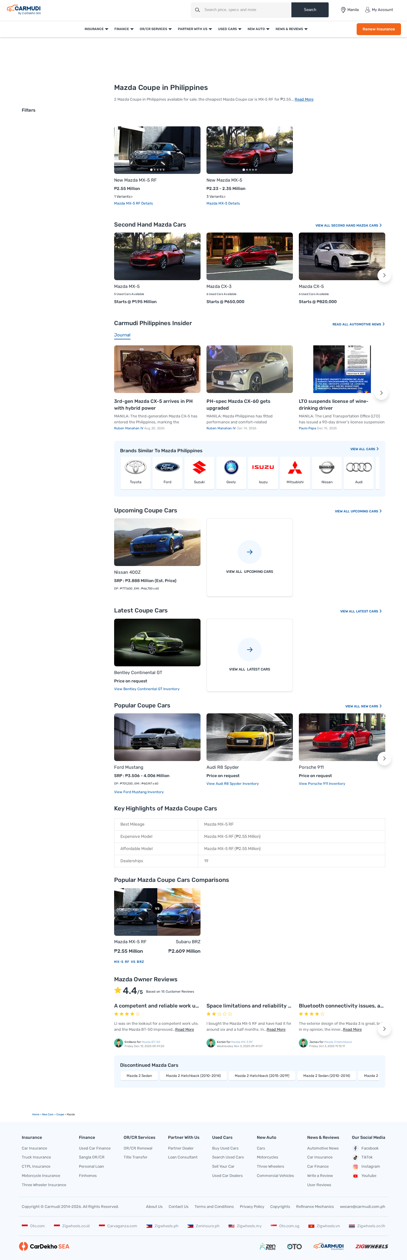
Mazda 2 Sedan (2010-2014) (326, 1076)
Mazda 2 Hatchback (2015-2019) (262, 1076)
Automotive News (365, 324)
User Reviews (319, 1185)
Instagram (370, 1166)
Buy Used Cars (225, 1148)
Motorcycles (267, 1157)
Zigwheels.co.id (76, 1226)
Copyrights (280, 1206)
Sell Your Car (223, 1166)
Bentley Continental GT (138, 672)
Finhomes (88, 1175)
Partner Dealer (181, 1148)
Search (310, 9)
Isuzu (263, 482)
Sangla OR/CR (92, 1157)
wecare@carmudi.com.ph (362, 1206)
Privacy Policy (252, 1206)
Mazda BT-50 (151, 1042)
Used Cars (227, 29)
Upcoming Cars (365, 511)
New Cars (370, 706)
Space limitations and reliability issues (255, 1006)
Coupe (60, 1114)
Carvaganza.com (122, 1226)
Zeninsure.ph (208, 1226)
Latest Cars (367, 611)
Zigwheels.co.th (371, 1226)
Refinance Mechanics (315, 1206)
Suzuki (199, 482)
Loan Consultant (183, 1157)
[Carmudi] (24, 10)
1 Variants (122, 196)
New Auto (256, 29)
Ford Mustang (128, 767)
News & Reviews (289, 29)
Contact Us (179, 1206)
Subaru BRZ (188, 941)
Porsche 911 (311, 767)
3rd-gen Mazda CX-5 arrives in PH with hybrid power (153, 404)
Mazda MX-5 (217, 203)
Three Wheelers (270, 1166)
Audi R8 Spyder (222, 767)
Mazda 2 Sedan (139, 1076)
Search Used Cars (228, 1157)
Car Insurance (34, 1148)
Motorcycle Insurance (41, 1175)
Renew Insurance (379, 29)
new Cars (48, 1114)
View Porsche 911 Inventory (322, 784)
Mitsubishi (295, 482)
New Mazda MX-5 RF (135, 180)
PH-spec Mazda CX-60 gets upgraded (238, 404)
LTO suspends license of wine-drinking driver (334, 404)
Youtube (368, 1175)
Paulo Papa (308, 428)
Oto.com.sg (289, 1226)
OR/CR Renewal (138, 1148)
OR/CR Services (153, 29)
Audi (359, 482)
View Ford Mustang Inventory (139, 792)
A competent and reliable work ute (157, 1006)
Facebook (370, 1148)
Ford (167, 482)
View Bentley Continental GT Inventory (147, 689)
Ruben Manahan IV (129, 428)
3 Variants (214, 196)
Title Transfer (135, 1157)
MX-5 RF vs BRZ (129, 962)
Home (35, 1114)
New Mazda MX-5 (224, 180)
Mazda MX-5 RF (127, 203)
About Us (154, 1206)
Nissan (327, 482)
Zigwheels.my (249, 1226)
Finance (121, 29)
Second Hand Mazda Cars (355, 225)
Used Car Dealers (227, 1175)
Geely (231, 482)
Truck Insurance (36, 1157)
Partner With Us (192, 29)
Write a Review (320, 1175)
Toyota (136, 482)
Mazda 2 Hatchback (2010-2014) (193, 1076)
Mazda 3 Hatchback (338, 1042)
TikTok (367, 1157)
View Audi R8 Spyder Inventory (232, 784)
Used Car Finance (95, 1148)
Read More (304, 99)
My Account (382, 9)
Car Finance (318, 1166)
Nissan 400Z (127, 572)
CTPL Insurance (36, 1166)
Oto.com (37, 1226)
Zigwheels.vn (328, 1226)
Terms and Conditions (214, 1206)
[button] (192, 150)
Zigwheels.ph (166, 1226)
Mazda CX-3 (219, 286)
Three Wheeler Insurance (44, 1185)
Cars (371, 449)
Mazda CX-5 (311, 286)
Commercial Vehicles (275, 1175)
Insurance (94, 29)
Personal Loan (91, 1166)
